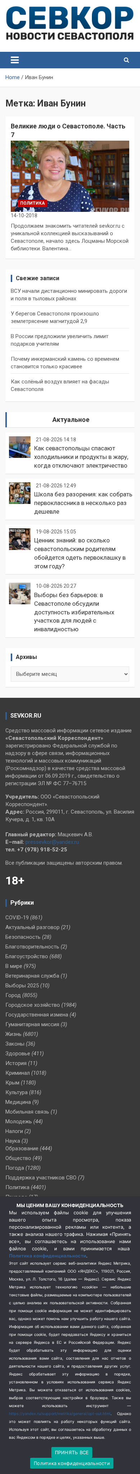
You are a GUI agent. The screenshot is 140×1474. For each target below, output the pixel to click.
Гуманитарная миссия (32, 1024)
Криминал (17, 1073)
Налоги (14, 1131)
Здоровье (17, 1053)
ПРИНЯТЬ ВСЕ (72, 1452)
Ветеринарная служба (32, 976)
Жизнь (13, 1034)
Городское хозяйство (32, 1005)
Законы (14, 1044)
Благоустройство (26, 956)
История (16, 1063)
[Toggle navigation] (14, 60)
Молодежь (18, 1121)
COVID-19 (17, 917)
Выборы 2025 (22, 985)
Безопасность (23, 937)
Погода (14, 1168)
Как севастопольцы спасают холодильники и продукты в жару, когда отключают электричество (81, 457)
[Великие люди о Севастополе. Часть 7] (70, 176)
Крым (12, 1082)
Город (13, 995)
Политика (32, 203)
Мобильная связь (27, 1112)
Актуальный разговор (32, 927)
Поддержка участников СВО (40, 1177)
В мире (13, 966)
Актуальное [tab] (70, 419)
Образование (21, 1148)
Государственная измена (36, 1014)
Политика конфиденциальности (47, 1256)
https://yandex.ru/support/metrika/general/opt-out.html (60, 1413)
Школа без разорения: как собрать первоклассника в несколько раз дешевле (83, 503)
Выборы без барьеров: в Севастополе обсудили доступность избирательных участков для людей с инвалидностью (74, 612)
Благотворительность (32, 946)
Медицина (18, 1102)
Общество (18, 1158)
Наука (12, 1141)
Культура (16, 1092)
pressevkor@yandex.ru (52, 842)
